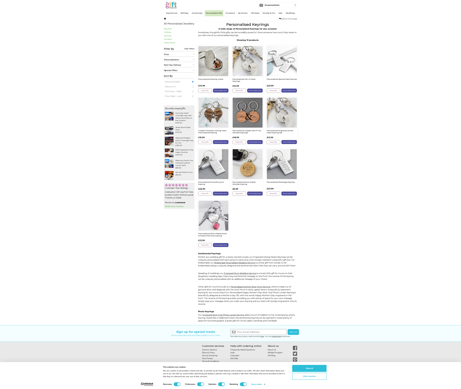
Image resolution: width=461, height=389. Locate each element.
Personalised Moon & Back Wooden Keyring (244, 183)
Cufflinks (167, 32)
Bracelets (168, 29)
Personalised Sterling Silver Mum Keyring (250, 287)
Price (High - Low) (173, 96)
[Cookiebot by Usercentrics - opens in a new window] (147, 384)
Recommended (172, 82)
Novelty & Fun (269, 13)
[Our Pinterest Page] (295, 359)
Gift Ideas (255, 13)
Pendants (168, 39)
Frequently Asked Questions (242, 350)
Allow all (309, 368)
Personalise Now (220, 90)
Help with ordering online (245, 346)
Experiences (171, 13)
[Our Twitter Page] (295, 353)
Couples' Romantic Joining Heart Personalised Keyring (212, 132)
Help (232, 353)
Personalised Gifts (214, 13)
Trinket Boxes (169, 43)
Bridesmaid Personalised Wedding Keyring (234, 263)
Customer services (213, 346)
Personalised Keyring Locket (210, 79)
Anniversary (197, 13)
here (262, 336)
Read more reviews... (174, 206)
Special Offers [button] (170, 70)
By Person (243, 13)
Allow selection (309, 376)
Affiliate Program (275, 353)
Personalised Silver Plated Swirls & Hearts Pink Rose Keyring (212, 235)
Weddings (290, 13)
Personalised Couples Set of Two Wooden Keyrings (247, 132)
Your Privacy (207, 358)
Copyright (234, 355)
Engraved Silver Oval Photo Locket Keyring (223, 315)
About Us (272, 350)
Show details (256, 384)
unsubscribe (276, 336)
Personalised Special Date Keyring (282, 79)
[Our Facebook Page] (295, 348)
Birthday (184, 13)
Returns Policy (208, 353)
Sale (280, 13)
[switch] (200, 384)
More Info (205, 90)
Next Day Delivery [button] (172, 65)
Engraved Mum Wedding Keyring (240, 273)
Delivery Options (209, 350)
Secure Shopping (209, 355)
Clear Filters (189, 49)
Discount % (170, 86)
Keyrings (167, 36)
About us (273, 346)
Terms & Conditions (210, 361)
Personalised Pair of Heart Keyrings (244, 80)
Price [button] (166, 54)
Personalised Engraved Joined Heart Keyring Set (280, 132)
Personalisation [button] (171, 60)
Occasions (230, 13)
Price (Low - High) (173, 91)
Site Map (234, 358)
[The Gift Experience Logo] (176, 5)
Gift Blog (271, 355)
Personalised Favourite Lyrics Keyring (211, 183)
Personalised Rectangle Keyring (281, 182)
